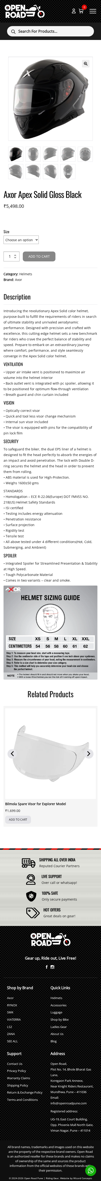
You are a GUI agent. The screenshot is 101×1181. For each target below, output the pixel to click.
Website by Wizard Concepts (76, 1178)
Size (6, 231)
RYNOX (12, 1005)
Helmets (25, 274)
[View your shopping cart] (81, 10)
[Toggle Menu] (93, 11)
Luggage (56, 1012)
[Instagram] (52, 967)
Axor (18, 279)
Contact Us (14, 1064)
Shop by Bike (59, 1019)
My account (73, 10)
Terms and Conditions (22, 1100)
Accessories (58, 1005)
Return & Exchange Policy (25, 1092)
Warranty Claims (18, 1078)
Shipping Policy (17, 1085)
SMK (10, 1012)
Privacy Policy (16, 1071)
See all (12, 1041)
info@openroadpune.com (68, 1103)
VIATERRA (14, 1019)
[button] (85, 63)
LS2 (9, 1027)
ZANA (11, 1034)
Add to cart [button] (18, 820)
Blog (53, 1041)
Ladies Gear (58, 1027)
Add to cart (39, 256)
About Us (56, 1034)
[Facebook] (47, 967)
